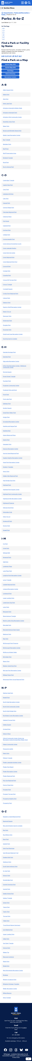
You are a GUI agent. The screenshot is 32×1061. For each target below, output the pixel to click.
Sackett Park (6, 844)
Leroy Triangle (7, 580)
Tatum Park (6, 907)
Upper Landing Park (8, 934)
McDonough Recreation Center (11, 648)
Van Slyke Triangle (8, 943)
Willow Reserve (7, 993)
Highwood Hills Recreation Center (12, 498)
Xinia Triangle (7, 997)
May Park (5, 639)
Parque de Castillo (8, 749)
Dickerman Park (7, 320)
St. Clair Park (6, 871)
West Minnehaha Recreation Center (13, 970)
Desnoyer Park (7, 316)
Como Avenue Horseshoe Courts (12, 244)
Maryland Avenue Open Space (11, 630)
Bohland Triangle (8, 158)
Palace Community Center (10, 744)
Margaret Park (7, 612)
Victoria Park (6, 948)
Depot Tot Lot (7, 311)
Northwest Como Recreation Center (13, 715)
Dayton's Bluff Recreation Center (12, 307)
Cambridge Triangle (8, 180)
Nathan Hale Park (8, 693)
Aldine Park (6, 94)
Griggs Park (6, 417)
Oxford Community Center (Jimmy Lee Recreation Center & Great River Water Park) (15, 739)
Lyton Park (6, 607)
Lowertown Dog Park (9, 602)
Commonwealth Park (9, 239)
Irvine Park (6, 548)
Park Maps (10, 71)
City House (6, 221)
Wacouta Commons (8, 957)
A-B (3, 28)
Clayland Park (7, 226)
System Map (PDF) (10, 64)
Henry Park (6, 471)
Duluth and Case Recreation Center (13, 334)
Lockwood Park (7, 593)
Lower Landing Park (8, 598)
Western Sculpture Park (9, 979)
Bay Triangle (6, 140)
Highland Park (7, 485)
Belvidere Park (7, 144)
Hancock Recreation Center (10, 449)
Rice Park (5, 830)
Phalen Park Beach (8, 767)
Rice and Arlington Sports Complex (12, 826)
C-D (3, 30)
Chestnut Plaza (7, 216)
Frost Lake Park (7, 399)
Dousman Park (7, 330)
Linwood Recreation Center (10, 589)
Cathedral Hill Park (8, 194)
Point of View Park (8, 785)
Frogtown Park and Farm (10, 390)
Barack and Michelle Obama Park (12, 131)
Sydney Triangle (7, 898)
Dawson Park (6, 302)
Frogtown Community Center (11, 385)
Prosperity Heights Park (9, 799)
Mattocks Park (7, 634)
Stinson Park (6, 875)
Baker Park (6, 126)
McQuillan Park (7, 657)
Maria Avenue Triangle (9, 616)
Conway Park (6, 271)
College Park (6, 235)
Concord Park (7, 266)
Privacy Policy (16, 1057)
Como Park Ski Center (9, 253)
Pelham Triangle (7, 758)
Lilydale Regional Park (9, 584)
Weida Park (6, 966)
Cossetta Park (7, 275)
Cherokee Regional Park (10, 212)
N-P (3, 37)
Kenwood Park (7, 557)
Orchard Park (6, 729)
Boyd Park (6, 162)
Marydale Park (7, 625)
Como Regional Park (8, 257)
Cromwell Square (7, 289)
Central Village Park (8, 207)
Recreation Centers (10, 77)
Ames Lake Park (7, 103)
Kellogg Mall (6, 553)
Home (2, 13)
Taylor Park (6, 912)
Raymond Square (7, 821)
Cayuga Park (6, 203)
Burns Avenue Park (8, 167)
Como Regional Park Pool (10, 262)
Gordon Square (7, 408)
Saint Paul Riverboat (8, 848)
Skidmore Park (7, 862)
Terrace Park (6, 916)
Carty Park (6, 189)
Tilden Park (6, 921)
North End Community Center (11, 706)
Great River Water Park (9, 413)
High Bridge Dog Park (9, 480)
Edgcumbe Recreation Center (11, 361)
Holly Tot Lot (6, 517)
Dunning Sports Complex (10, 339)
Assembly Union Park (9, 122)
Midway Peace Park (8, 675)
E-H (3, 32)
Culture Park (6, 298)
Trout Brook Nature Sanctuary (11, 925)
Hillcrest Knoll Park (8, 508)
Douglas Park (7, 325)
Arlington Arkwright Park (10, 112)
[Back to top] (28, 1058)
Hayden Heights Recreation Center (12, 458)
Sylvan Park (6, 903)
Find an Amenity (10, 74)
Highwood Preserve (8, 503)
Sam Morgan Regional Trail (10, 853)
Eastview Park (7, 357)
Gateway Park (7, 403)
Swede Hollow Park (8, 893)
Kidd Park (5, 562)
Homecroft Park (7, 521)
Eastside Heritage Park (9, 352)
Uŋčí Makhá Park (8, 930)
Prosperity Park (7, 803)
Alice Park (5, 99)
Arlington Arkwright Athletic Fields (12, 108)
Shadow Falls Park (8, 857)
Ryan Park (6, 839)
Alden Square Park (8, 90)
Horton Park (6, 526)
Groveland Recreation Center (11, 422)
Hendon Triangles (8, 467)
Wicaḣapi (5, 975)
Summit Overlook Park (9, 884)
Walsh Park (6, 961)
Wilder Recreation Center (10, 988)
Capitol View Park (8, 185)
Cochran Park (7, 230)
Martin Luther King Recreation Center (13, 621)
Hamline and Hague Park (10, 426)
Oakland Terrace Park (9, 720)
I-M (3, 35)
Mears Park (6, 661)
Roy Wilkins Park (7, 835)
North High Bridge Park (9, 711)
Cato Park (5, 198)
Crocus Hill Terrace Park (10, 280)
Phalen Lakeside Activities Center (12, 762)
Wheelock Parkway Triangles (11, 984)
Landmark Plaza (7, 566)
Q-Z (3, 39)
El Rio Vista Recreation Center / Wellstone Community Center (14, 366)
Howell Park (6, 530)
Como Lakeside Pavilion (9, 248)
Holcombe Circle (7, 512)
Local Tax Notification (22, 1055)
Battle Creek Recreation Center (11, 135)
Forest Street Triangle (9, 376)
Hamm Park (6, 440)
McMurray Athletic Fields (10, 652)
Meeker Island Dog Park (10, 666)
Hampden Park (7, 444)
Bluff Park (6, 149)
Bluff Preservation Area (9, 153)
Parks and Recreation (21, 13)
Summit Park (6, 889)
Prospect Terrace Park (9, 794)
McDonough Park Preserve (10, 643)
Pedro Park (6, 753)
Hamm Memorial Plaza (9, 435)
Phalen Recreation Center (10, 771)
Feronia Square (7, 372)
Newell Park (6, 697)
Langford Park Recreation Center (12, 575)
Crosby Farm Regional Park (10, 293)
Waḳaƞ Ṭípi (6, 952)
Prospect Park (7, 789)
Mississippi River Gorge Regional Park (13, 679)
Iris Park (5, 544)
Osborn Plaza (6, 734)
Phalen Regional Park (9, 776)
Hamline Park (6, 431)
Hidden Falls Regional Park (10, 476)
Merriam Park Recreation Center (12, 670)
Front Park (6, 394)
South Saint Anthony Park (10, 866)
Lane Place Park (7, 571)
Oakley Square (7, 725)
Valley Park (6, 939)
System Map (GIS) (10, 67)
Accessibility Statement (8, 1055)
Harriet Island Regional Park (11, 453)
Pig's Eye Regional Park (9, 780)
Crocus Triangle (7, 284)
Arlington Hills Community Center (12, 117)
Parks (3, 14)
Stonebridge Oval (8, 880)
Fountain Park (7, 381)
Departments (8, 13)
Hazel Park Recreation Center (11, 462)
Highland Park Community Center (12, 494)
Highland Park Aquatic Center (11, 489)
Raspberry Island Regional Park (12, 817)
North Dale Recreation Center (11, 702)
